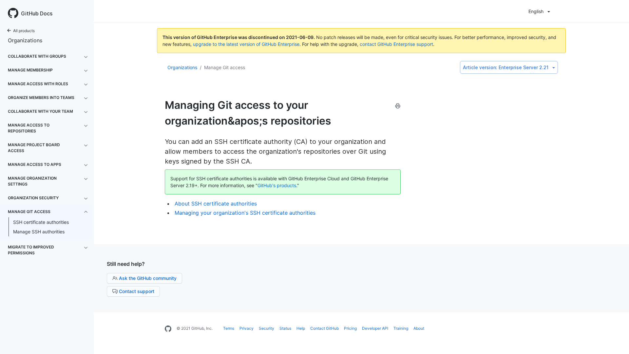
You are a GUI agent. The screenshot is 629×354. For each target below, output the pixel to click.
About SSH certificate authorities (216, 203)
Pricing (350, 328)
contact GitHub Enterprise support (396, 44)
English (535, 11)
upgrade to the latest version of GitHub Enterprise (246, 44)
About (418, 328)
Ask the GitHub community (148, 278)
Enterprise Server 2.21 (505, 67)
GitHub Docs (36, 13)
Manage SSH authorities (39, 231)
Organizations (25, 40)
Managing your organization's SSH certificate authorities (245, 212)
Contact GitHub (324, 328)
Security (266, 328)
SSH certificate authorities (41, 222)
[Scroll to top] (617, 342)
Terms (228, 328)
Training (400, 328)
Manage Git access (224, 67)
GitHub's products (276, 185)
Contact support (136, 291)
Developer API (375, 328)
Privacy (246, 328)
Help (300, 328)
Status (285, 328)
